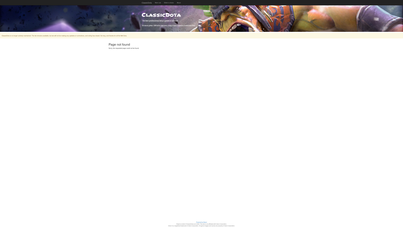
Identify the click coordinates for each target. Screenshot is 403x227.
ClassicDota (147, 2)
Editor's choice (169, 3)
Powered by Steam (201, 222)
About (179, 3)
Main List (158, 3)
